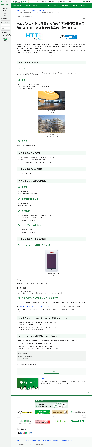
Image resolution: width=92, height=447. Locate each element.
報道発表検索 (4, 32)
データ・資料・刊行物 (66, 440)
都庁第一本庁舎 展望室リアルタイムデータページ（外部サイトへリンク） (39, 306)
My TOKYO (83, 5)
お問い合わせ (20, 440)
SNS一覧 (49, 440)
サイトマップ (56, 440)
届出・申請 (62, 1)
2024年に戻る (51, 371)
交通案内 (70, 1)
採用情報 (44, 1)
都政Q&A (27, 440)
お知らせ (77, 1)
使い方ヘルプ (33, 440)
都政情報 (75, 5)
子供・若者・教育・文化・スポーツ (35, 5)
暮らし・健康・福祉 (17, 5)
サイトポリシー (42, 440)
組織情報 (36, 1)
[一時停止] (53, 416)
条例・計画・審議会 (53, 1)
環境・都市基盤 (66, 5)
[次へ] (84, 416)
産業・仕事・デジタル (52, 5)
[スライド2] (51, 416)
